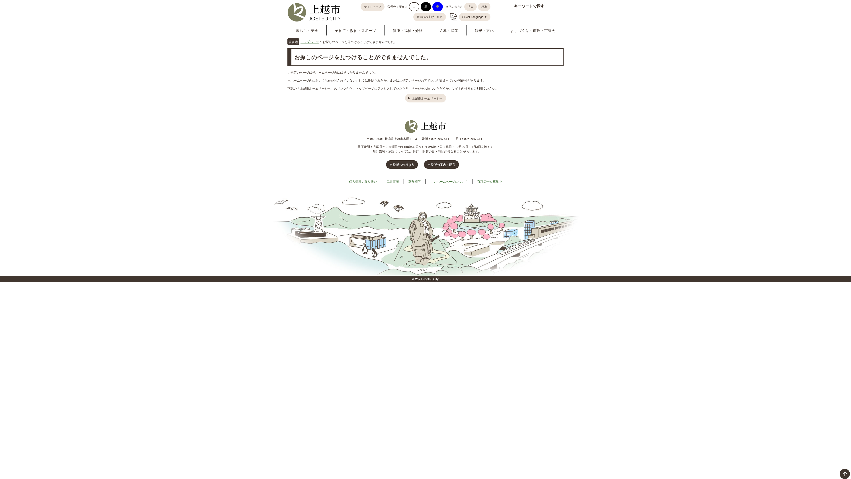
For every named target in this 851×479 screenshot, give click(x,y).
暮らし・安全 (307, 30)
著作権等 (414, 181)
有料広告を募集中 (489, 181)
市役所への (402, 164)
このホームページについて (449, 181)
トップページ (310, 41)
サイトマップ (372, 7)
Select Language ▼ (474, 17)
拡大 (470, 7)
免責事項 (392, 181)
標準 (484, 7)
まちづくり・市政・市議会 (532, 30)
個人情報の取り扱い (363, 181)
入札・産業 (448, 30)
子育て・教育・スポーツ (355, 30)
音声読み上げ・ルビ (430, 17)
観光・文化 (484, 30)
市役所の (441, 164)
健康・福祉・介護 (408, 30)
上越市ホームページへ (427, 98)
